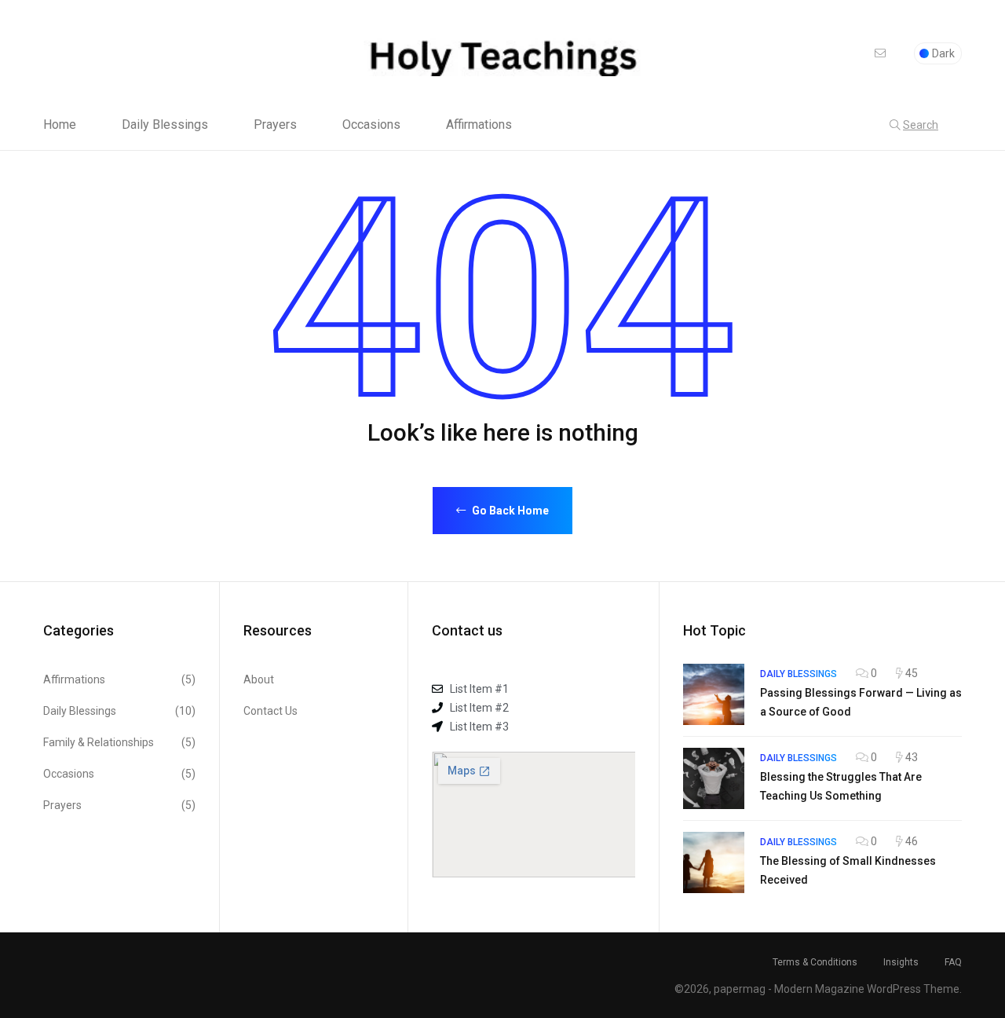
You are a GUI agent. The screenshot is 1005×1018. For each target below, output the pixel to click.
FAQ (953, 962)
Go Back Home (509, 510)
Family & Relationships (119, 742)
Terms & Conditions (815, 962)
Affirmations (479, 124)
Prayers (275, 124)
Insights (901, 962)
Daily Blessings (165, 124)
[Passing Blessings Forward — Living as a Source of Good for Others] (713, 694)
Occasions (371, 124)
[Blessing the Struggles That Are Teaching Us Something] (713, 778)
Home (59, 124)
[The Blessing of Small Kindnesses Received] (713, 862)
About (258, 679)
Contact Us (270, 711)
